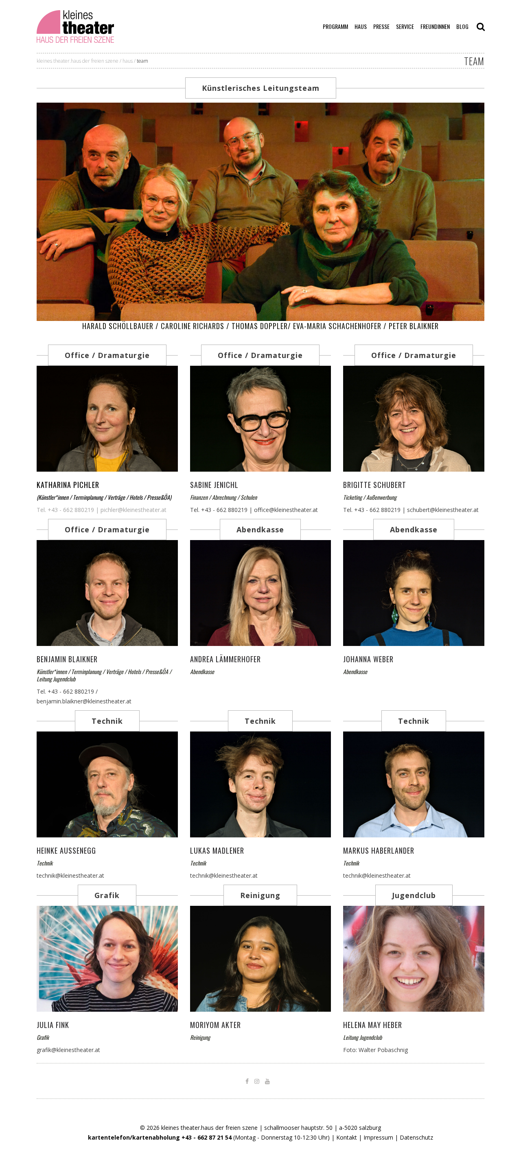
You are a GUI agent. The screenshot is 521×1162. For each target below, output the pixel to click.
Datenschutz (416, 1137)
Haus (128, 60)
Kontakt (346, 1137)
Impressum (378, 1137)
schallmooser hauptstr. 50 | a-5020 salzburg (322, 1127)
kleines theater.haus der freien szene (77, 60)
